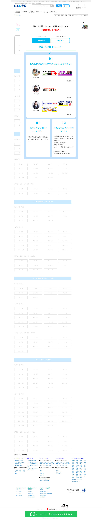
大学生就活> (70, 1)
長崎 (77, 475)
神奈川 (77, 465)
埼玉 (81, 463)
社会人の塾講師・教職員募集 (46, 493)
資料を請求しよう (18, 458)
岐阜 (73, 468)
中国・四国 (51, 463)
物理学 (41, 472)
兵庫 (85, 469)
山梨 (85, 465)
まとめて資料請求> (76, 1)
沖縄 (81, 477)
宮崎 (73, 477)
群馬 (77, 463)
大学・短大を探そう (44, 458)
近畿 (47, 463)
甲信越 (51, 462)
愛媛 (77, 474)
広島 (24, 471)
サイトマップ (18, 493)
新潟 (81, 465)
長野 (73, 466)
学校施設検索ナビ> (53, 1)
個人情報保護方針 (31, 497)
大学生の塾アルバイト (44, 491)
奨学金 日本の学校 (76, 481)
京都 (77, 469)
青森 (77, 460)
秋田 (73, 462)
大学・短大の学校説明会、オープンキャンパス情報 (33, 464)
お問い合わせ (30, 493)
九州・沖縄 (42, 465)
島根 (85, 471)
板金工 (57, 470)
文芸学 (41, 469)
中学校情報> (35, 1)
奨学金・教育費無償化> (21, 1)
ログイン (60, 40)
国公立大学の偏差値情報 (45, 479)
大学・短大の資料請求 (19, 462)
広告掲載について (31, 495)
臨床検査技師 (58, 472)
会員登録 (41, 40)
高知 (81, 474)
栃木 (73, 463)
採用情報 (30, 491)
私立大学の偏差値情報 (44, 480)
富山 (77, 466)
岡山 (73, 472)
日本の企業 (42, 497)
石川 (81, 466)
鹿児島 (77, 477)
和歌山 (77, 471)
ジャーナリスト (59, 473)
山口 (81, 472)
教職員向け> (83, 1)
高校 (28, 466)
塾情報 (41, 489)
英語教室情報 (43, 495)
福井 (85, 466)
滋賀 (73, 469)
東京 (24, 470)
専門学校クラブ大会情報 (77, 479)
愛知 (16, 471)
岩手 (81, 460)
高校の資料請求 (18, 463)
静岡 (77, 468)
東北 (45, 462)
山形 (77, 462)
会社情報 (30, 489)
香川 (73, 474)
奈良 (73, 471)
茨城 (85, 462)
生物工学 (42, 473)
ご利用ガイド (18, 489)
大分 (85, 475)
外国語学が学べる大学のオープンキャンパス (33, 469)
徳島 (85, 472)
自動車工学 (42, 475)
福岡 (16, 473)
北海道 (62, 15)
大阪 (20, 471)
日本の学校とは (19, 495)
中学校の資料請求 (18, 465)
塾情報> (47, 1)
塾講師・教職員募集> (62, 1)
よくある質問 (18, 491)
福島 (81, 462)
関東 (48, 462)
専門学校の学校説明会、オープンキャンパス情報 (32, 461)
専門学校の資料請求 (19, 460)
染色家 (57, 469)
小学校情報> (41, 1)
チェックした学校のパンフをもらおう (54, 514)
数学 (41, 470)
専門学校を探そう (59, 458)
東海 (41, 463)
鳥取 (81, 471)
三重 (85, 468)
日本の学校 (17, 15)
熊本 (81, 475)
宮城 (20, 470)
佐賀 (73, 475)
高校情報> (29, 1)
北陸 (44, 463)
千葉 (85, 463)
